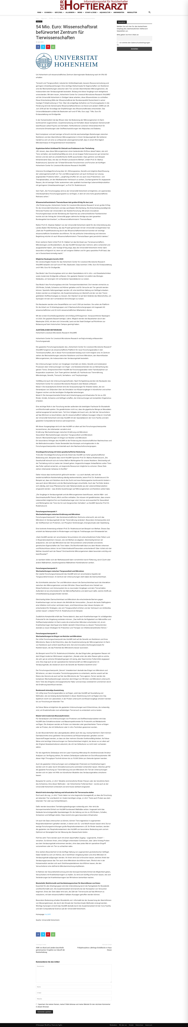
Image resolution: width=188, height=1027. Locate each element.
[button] (149, 13)
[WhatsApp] (53, 47)
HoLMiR (48, 914)
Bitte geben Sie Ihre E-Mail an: (128, 35)
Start (37, 18)
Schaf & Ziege (91, 12)
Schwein (48, 12)
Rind (39, 12)
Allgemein (70, 12)
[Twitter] (43, 47)
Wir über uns (123, 1025)
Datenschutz (139, 1025)
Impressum (148, 1025)
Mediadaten (113, 1025)
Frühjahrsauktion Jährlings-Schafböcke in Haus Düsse (94, 949)
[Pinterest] (48, 47)
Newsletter (132, 12)
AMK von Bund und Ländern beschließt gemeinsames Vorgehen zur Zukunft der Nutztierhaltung (50, 950)
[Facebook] (38, 47)
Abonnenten (118, 12)
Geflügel (58, 12)
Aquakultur (105, 12)
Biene (80, 12)
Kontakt (131, 1025)
